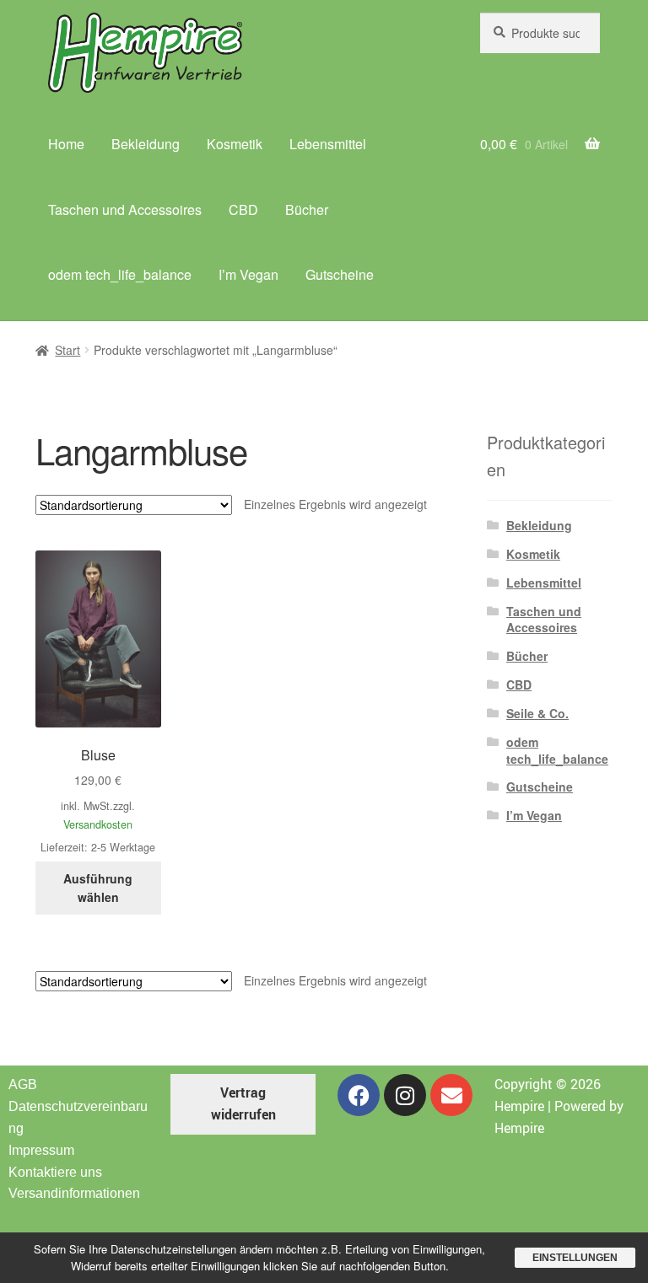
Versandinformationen (74, 1193)
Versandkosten (97, 824)
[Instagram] (405, 1095)
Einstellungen (575, 1258)
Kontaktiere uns (55, 1172)
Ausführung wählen (97, 888)
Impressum (41, 1150)
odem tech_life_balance (120, 274)
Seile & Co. (537, 713)
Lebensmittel (327, 143)
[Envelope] (451, 1095)
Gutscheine (339, 274)
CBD (243, 209)
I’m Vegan (248, 274)
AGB (22, 1084)
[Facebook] (359, 1095)
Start (67, 349)
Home (66, 143)
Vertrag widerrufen (243, 1103)
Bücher (306, 209)
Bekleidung (145, 143)
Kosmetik (234, 143)
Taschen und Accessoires (125, 209)
